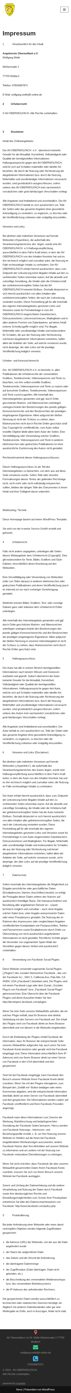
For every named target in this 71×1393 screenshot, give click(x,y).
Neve (19, 1389)
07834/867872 (35, 1364)
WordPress (48, 1389)
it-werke (20, 1383)
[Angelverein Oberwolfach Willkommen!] (10, 9)
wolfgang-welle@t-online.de (35, 1352)
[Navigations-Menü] (64, 10)
